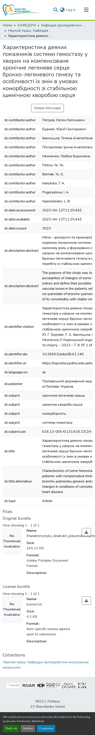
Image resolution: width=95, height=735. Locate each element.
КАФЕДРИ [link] (26, 25)
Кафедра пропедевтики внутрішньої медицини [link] (63, 25)
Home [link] (7, 25)
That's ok (11, 728)
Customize (46, 728)
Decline (28, 728)
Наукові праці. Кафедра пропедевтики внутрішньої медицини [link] (30, 30)
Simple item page (47, 108)
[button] (21, 9)
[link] (86, 532)
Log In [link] (71, 9)
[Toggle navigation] (86, 10)
